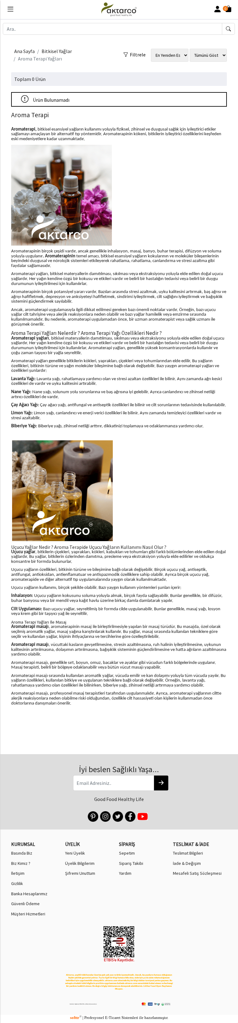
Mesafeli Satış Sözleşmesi (197, 873)
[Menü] (10, 10)
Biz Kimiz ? (20, 863)
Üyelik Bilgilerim (80, 863)
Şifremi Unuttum (80, 873)
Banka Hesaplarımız (29, 893)
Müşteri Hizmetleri (28, 914)
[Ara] (228, 29)
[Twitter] (117, 816)
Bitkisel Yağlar (57, 51)
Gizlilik (17, 883)
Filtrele (137, 53)
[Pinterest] (92, 816)
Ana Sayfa (24, 51)
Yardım (125, 873)
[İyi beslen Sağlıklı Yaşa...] (161, 783)
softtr (76, 1018)
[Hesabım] (217, 9)
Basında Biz (21, 853)
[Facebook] (129, 816)
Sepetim (127, 853)
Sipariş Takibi (131, 863)
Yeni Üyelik (75, 853)
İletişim (17, 873)
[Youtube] (142, 816)
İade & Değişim (187, 863)
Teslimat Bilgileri (188, 853)
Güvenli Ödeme (25, 903)
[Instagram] (105, 816)
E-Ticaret (113, 1018)
